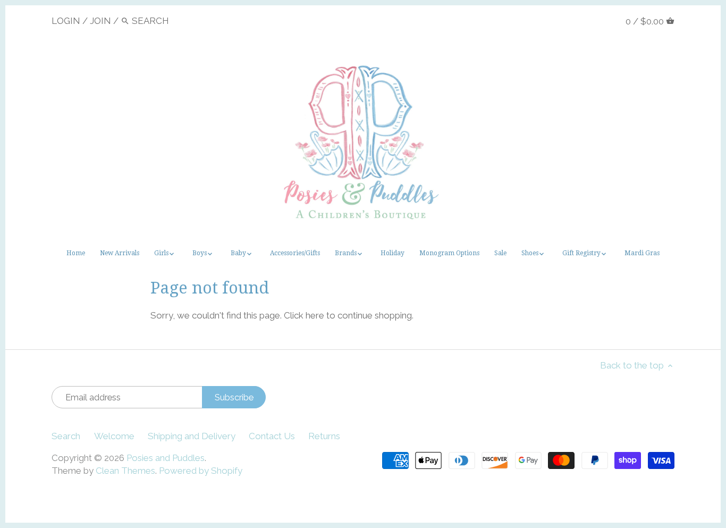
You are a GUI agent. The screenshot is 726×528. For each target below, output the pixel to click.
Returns (324, 436)
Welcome (114, 436)
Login (66, 20)
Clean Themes (125, 470)
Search (66, 436)
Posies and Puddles (165, 457)
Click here (304, 315)
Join (100, 20)
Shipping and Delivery (191, 436)
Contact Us (272, 436)
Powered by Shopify (200, 470)
